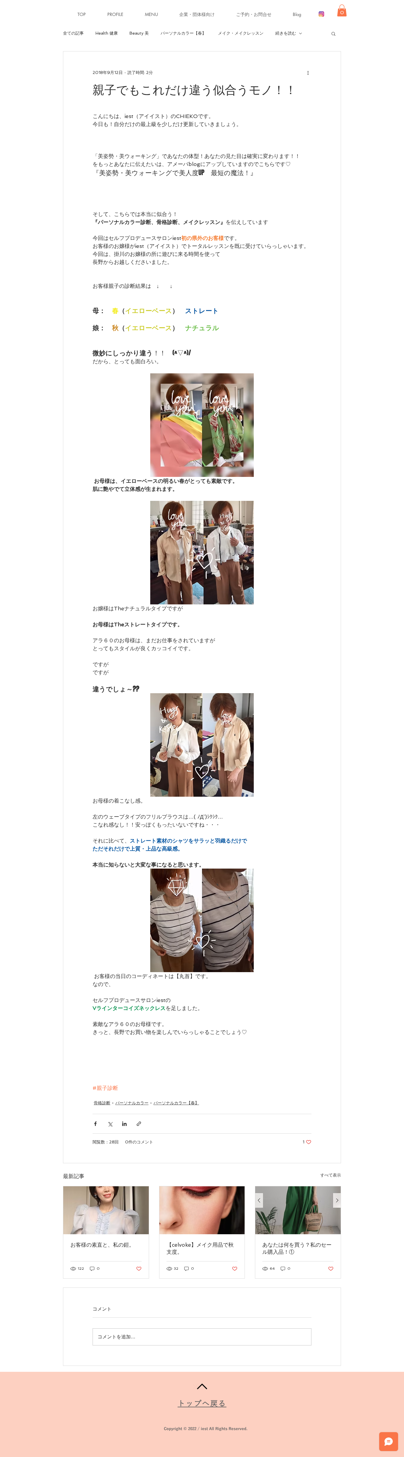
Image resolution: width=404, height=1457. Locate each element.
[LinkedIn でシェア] (124, 1124)
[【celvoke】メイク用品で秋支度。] (202, 1210)
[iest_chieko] (321, 14)
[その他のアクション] (307, 72)
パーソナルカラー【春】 (183, 33)
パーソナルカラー (131, 1103)
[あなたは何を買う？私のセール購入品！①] (298, 1210)
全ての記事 (73, 33)
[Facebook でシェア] (95, 1124)
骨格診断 (102, 1103)
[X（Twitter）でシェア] (110, 1124)
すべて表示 (330, 1175)
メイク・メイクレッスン (241, 33)
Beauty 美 (139, 33)
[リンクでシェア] (139, 1124)
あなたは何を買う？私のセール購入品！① (297, 1248)
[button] (157, 14)
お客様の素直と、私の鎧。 (102, 1245)
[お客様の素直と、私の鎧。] (106, 1210)
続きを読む (285, 33)
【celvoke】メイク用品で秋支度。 (200, 1248)
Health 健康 (107, 33)
